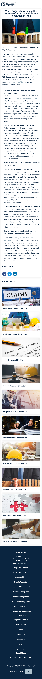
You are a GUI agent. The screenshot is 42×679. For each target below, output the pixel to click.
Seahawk (21, 672)
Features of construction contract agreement (19, 438)
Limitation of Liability (15, 360)
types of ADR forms (18, 82)
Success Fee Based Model (21, 611)
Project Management (21, 597)
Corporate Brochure (21, 620)
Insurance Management (21, 602)
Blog (10, 47)
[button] (4, 274)
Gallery (21, 644)
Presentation (21, 625)
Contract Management (21, 592)
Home (4, 47)
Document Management (21, 587)
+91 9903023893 (23, 564)
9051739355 (10, 261)
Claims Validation (21, 577)
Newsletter (21, 634)
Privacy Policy (21, 649)
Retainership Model (21, 606)
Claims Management (21, 572)
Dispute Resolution (21, 582)
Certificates (21, 639)
